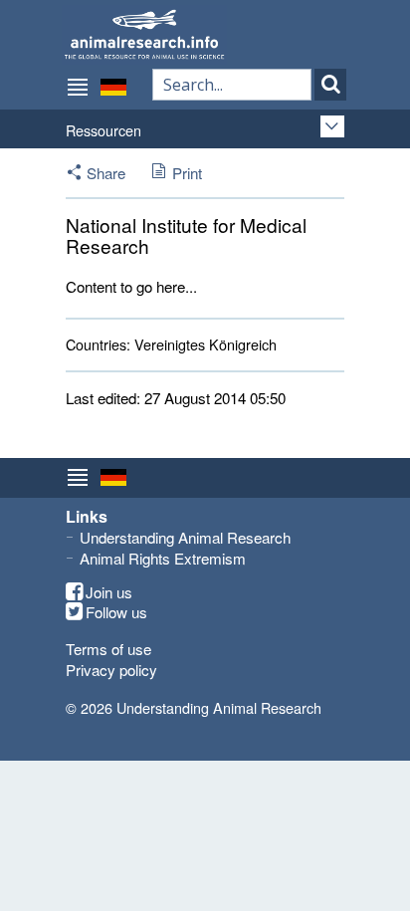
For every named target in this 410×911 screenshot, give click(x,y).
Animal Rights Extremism (163, 558)
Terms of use (108, 648)
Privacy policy (111, 669)
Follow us (116, 612)
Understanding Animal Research (185, 537)
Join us (109, 592)
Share (106, 172)
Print (187, 172)
